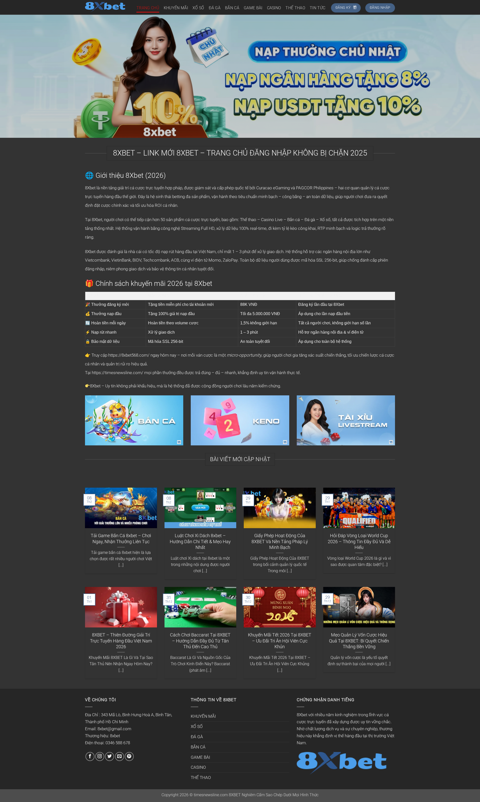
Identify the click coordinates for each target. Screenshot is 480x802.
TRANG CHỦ (147, 8)
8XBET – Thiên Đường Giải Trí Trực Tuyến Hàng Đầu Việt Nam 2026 (121, 640)
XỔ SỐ (198, 8)
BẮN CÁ (232, 8)
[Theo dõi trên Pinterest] (129, 756)
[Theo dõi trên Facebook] (90, 756)
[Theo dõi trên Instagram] (99, 756)
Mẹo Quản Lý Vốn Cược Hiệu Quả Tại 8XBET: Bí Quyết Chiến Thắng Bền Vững (359, 640)
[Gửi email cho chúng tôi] (119, 756)
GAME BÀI (253, 8)
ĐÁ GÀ (215, 8)
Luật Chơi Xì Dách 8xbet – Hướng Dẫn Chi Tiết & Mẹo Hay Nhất (200, 541)
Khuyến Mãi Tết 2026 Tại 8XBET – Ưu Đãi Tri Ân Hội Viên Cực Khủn (279, 640)
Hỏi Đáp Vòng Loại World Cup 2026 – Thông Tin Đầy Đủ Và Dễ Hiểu (359, 541)
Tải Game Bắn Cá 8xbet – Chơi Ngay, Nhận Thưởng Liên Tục (121, 538)
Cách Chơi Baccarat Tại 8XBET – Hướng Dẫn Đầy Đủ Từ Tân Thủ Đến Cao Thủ (200, 640)
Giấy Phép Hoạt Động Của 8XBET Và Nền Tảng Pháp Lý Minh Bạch (280, 541)
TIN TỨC (317, 8)
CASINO (274, 8)
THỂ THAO (295, 8)
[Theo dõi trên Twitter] (109, 756)
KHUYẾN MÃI (176, 8)
